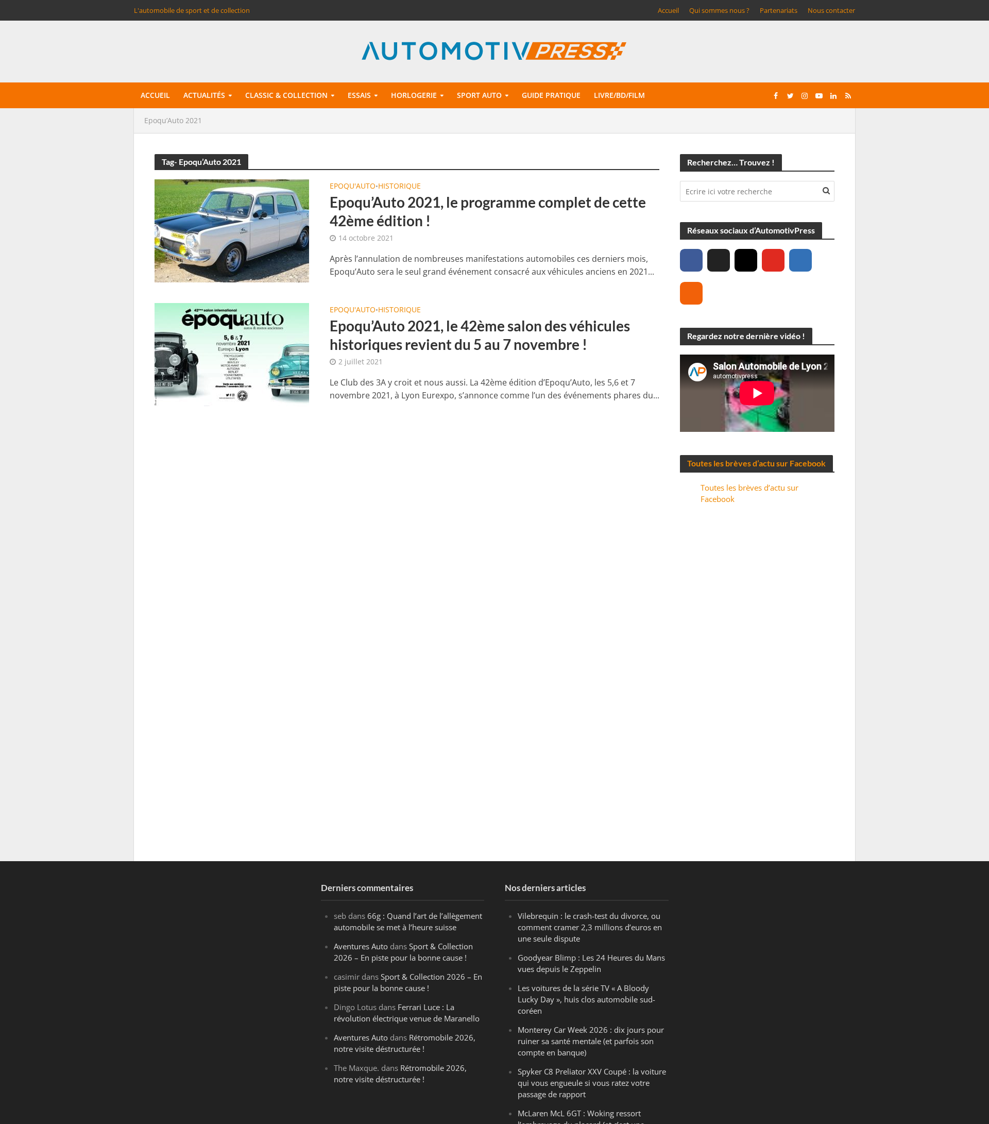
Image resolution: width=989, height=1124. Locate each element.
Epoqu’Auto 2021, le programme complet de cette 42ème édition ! (488, 211)
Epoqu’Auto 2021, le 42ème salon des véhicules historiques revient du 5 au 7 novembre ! (480, 335)
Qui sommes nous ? (719, 10)
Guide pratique (551, 95)
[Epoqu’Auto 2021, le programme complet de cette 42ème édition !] (232, 230)
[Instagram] (746, 260)
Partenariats (778, 10)
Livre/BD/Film (619, 95)
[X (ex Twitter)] (718, 260)
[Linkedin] (800, 260)
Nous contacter (831, 10)
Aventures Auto (361, 946)
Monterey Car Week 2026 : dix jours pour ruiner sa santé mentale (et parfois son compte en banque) (591, 1041)
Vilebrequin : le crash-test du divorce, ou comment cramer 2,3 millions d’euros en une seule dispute (590, 927)
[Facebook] (691, 260)
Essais (359, 95)
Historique (399, 186)
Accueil (668, 10)
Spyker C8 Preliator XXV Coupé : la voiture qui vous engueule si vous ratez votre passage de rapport (592, 1082)
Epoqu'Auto (353, 186)
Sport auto (479, 95)
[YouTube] (773, 260)
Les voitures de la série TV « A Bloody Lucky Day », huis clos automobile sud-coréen (586, 999)
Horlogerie (414, 95)
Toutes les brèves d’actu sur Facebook (756, 463)
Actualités (204, 95)
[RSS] (691, 293)
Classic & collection (286, 95)
